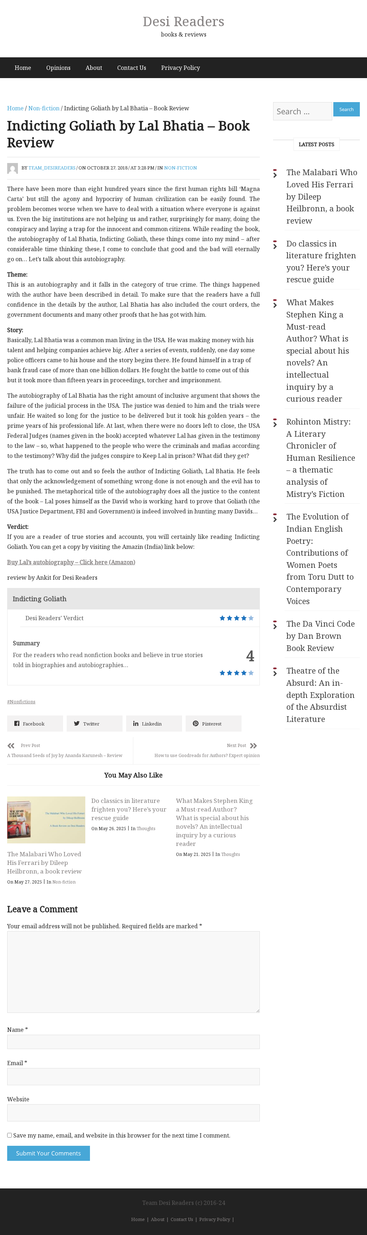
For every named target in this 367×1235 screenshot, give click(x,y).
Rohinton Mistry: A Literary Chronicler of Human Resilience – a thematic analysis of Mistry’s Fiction (320, 457)
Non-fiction (43, 108)
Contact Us (131, 68)
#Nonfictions (21, 701)
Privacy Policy (180, 68)
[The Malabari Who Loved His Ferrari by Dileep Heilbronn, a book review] (46, 819)
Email (17, 1063)
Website (18, 1099)
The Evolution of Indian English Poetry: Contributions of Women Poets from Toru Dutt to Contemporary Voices (320, 558)
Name (17, 1030)
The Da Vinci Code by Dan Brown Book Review (320, 635)
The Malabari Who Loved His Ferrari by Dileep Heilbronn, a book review (44, 862)
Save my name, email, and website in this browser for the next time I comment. (121, 1135)
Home (23, 68)
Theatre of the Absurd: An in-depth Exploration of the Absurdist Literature (320, 694)
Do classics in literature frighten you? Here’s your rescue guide (129, 809)
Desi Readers (183, 21)
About (94, 68)
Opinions (58, 68)
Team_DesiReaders (52, 167)
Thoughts (146, 828)
